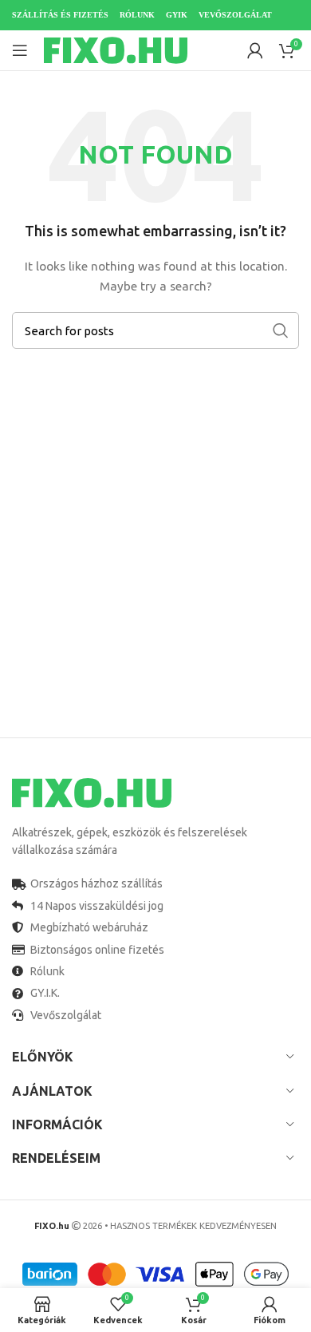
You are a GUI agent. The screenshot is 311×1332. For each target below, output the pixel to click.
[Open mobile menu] (20, 50)
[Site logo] (115, 49)
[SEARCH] (280, 330)
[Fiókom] (255, 50)
